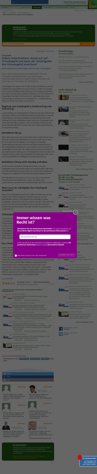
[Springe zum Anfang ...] (93, 470)
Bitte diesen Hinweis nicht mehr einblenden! (32, 255)
